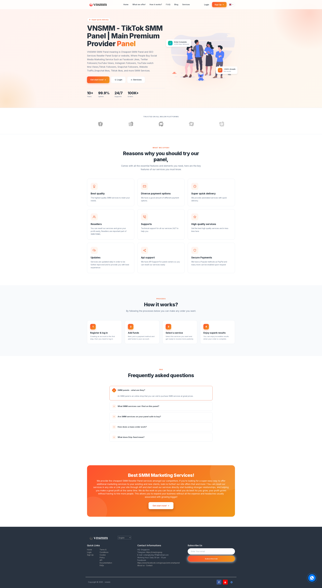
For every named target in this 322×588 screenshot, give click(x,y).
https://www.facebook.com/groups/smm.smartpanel (158, 563)
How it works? (156, 4)
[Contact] (312, 578)
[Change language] (231, 4)
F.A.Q (168, 4)
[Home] (99, 4)
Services (186, 4)
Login (206, 5)
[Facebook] (219, 582)
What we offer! (139, 4)
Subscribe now (211, 559)
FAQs (102, 565)
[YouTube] (225, 582)
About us (141, 565)
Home (125, 4)
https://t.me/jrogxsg (154, 552)
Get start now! (97, 79)
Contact (149, 565)
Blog (176, 4)
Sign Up (218, 5)
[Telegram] (231, 582)
